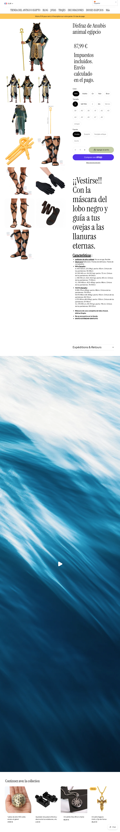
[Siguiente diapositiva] (29, 799)
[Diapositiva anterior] (6, 799)
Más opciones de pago (93, 162)
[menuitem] (25, 10)
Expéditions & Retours (87, 347)
